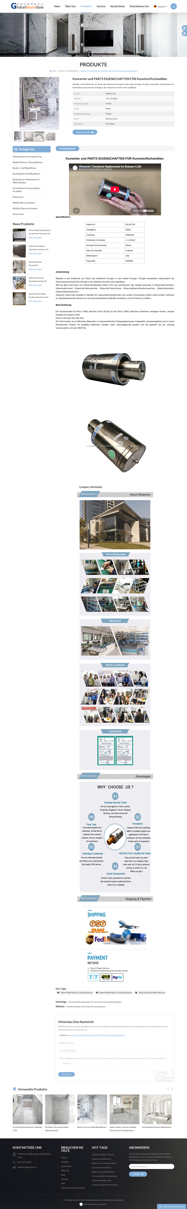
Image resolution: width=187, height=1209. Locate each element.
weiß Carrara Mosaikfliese (103, 1172)
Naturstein (18, 197)
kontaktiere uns (139, 6)
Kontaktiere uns (83, 132)
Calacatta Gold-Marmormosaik (105, 1185)
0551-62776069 (24, 1162)
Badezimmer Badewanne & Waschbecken (26, 181)
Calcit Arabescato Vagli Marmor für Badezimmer (125, 1129)
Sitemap (64, 1179)
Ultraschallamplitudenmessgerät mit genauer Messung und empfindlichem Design (40, 232)
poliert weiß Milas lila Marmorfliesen (77, 992)
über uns (70, 6)
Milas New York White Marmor (152, 992)
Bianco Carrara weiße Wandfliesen (28, 1127)
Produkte (86, 6)
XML (63, 1183)
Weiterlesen (35, 238)
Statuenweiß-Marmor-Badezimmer (93, 1127)
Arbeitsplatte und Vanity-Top (27, 156)
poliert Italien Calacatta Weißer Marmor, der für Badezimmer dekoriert (59, 1129)
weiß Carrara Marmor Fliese (104, 1163)
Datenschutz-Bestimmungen (73, 1188)
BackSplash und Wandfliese (26, 173)
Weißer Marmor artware (25, 208)
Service (101, 6)
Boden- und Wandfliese (24, 168)
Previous (168, 1089)
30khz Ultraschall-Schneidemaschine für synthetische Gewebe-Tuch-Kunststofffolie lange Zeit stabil (38, 280)
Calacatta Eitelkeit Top (101, 1180)
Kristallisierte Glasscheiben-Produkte (27, 190)
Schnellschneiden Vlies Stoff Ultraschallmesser (86, 1006)
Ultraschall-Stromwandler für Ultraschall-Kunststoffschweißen (95, 1002)
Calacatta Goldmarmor (101, 1159)
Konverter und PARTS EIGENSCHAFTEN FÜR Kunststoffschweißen (97, 1035)
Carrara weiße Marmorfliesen (104, 1176)
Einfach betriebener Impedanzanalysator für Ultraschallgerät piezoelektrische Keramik (39, 248)
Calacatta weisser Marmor (103, 1154)
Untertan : (92, 1035)
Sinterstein (18, 214)
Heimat (64, 1157)
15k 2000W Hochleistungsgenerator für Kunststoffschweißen (154, 1129)
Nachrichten (117, 6)
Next (172, 1089)
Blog (63, 1175)
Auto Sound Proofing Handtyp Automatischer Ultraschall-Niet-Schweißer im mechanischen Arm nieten (39, 296)
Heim (57, 6)
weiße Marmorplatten (24, 202)
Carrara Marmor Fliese (101, 1167)
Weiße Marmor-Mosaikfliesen (28, 162)
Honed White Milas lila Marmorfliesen (115, 992)
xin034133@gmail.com (27, 1167)
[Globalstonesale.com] (28, 6)
